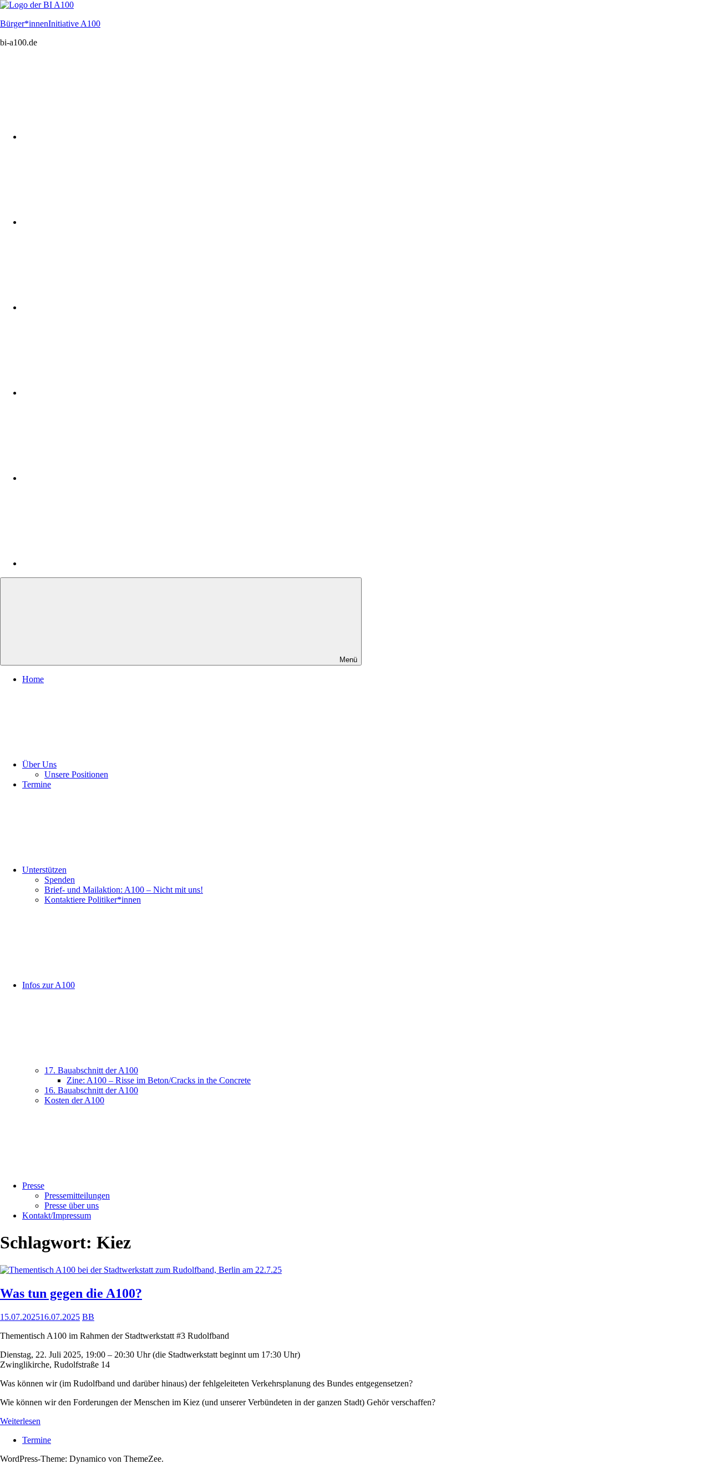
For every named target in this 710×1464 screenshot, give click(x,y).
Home (33, 679)
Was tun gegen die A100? (71, 1293)
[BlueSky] (105, 307)
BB (88, 1317)
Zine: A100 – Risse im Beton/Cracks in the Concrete (159, 1080)
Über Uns (39, 764)
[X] (105, 478)
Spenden (59, 879)
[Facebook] (105, 222)
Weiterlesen (20, 1421)
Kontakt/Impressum (56, 1215)
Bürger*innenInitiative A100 (50, 23)
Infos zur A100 (48, 985)
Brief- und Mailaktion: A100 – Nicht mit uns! (123, 889)
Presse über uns (71, 1205)
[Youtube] (105, 392)
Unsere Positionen (76, 774)
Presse (33, 1185)
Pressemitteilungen (77, 1195)
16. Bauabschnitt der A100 (91, 1090)
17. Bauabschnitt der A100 (91, 1070)
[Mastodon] (105, 136)
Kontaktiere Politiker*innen (92, 899)
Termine (36, 784)
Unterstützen (44, 869)
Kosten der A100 (74, 1100)
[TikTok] (105, 563)
